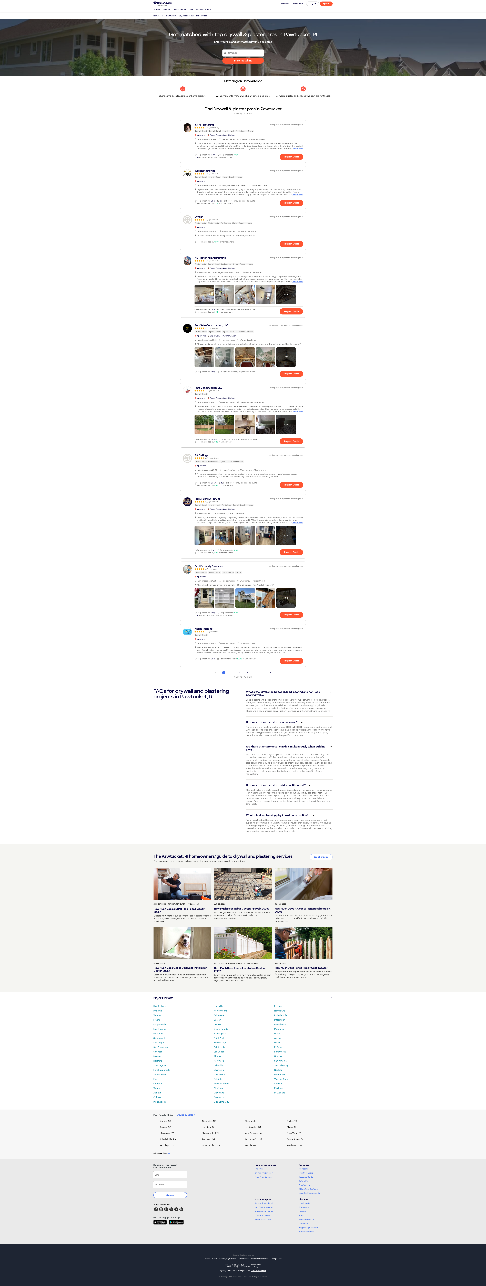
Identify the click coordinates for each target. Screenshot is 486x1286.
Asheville (218, 1065)
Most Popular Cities (163, 1115)
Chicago (157, 1097)
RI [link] (162, 16)
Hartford (157, 1061)
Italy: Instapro (243, 1259)
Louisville (218, 1006)
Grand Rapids (221, 1029)
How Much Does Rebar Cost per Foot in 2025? (241, 908)
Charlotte (219, 1070)
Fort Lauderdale (161, 1070)
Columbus (219, 1097)
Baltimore (219, 1015)
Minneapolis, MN (210, 1133)
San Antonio (280, 1061)
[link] (243, 127)
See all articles (321, 857)
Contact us (304, 1223)
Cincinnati (219, 1088)
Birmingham (159, 1006)
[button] (204, 294)
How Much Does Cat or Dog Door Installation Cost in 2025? (180, 969)
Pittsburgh (279, 1020)
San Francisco (160, 1047)
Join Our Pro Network (264, 1207)
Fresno (156, 1020)
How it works (304, 1203)
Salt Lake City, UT (253, 1139)
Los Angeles (159, 1029)
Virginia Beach (281, 1079)
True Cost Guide (306, 1173)
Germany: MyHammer (227, 1259)
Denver (157, 1056)
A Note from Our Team (308, 1189)
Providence (280, 1024)
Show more (298, 148)
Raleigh (217, 1079)
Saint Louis (219, 1047)
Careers (302, 1211)
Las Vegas (219, 1051)
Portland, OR (208, 1139)
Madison (278, 1088)
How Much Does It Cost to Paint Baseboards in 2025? (302, 910)
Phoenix (157, 1010)
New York (219, 1061)
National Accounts (263, 1219)
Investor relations (306, 1219)
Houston (278, 1056)
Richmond (279, 1074)
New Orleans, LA (253, 1133)
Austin (277, 1038)
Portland (278, 1006)
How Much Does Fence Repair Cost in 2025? (301, 967)
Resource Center (306, 1177)
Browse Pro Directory (264, 1173)
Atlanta (157, 1092)
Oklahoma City (221, 1102)
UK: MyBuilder (276, 1259)
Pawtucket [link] (171, 16)
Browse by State (185, 1115)
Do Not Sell (245, 1266)
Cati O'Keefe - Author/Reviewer (229, 963)
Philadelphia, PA (167, 1139)
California (235, 1266)
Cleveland (219, 1092)
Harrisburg (279, 1010)
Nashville (278, 1033)
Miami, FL (292, 1127)
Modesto (158, 1033)
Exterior (166, 9)
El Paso (278, 1047)
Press (301, 1215)
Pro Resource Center (264, 1211)
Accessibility (256, 1266)
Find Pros (259, 1169)
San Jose (158, 1051)
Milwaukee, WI (166, 1133)
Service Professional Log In (266, 1203)
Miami (156, 1079)
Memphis (279, 1029)
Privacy (228, 1266)
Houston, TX (208, 1127)
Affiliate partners (306, 1231)
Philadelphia (280, 1015)
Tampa (156, 1088)
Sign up (170, 1195)
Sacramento (159, 1038)
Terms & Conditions (258, 1271)
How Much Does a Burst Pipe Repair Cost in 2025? (179, 910)
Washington (159, 1065)
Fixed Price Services (263, 1177)
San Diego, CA (166, 1145)
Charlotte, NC (209, 1121)
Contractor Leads (262, 1215)
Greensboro (220, 1074)
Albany (217, 1056)
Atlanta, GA (165, 1121)
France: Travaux (211, 1259)
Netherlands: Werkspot (260, 1259)
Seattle (278, 1083)
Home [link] (156, 16)
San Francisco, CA (211, 1145)
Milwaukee (279, 1092)
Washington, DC (295, 1145)
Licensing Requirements (309, 1193)
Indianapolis (159, 1102)
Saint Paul (219, 1038)
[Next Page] (270, 672)
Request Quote (291, 156)
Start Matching (243, 60)
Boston (217, 1020)
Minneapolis (220, 1033)
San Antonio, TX (295, 1139)
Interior (157, 9)
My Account (304, 1169)
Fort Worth (280, 1051)
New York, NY (294, 1133)
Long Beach (159, 1024)
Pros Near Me (304, 1185)
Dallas (277, 1042)
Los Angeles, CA (253, 1127)
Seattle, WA (251, 1145)
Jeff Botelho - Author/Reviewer (169, 904)
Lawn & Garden (179, 9)
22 (262, 672)
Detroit (217, 1024)
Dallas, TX (292, 1121)
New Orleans (220, 1010)
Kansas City (220, 1042)
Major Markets (163, 998)
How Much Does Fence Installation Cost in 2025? (239, 970)
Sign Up (326, 3)
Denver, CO (165, 1127)
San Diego (158, 1042)
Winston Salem (221, 1083)
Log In (313, 3)
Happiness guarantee (308, 1227)
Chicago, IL (250, 1121)
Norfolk (278, 1070)
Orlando (157, 1083)
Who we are (304, 1207)
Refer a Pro (303, 1181)
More (191, 9)
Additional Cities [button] (160, 1153)
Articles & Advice (203, 9)
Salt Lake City (281, 1065)
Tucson (157, 1015)
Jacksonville (159, 1074)
